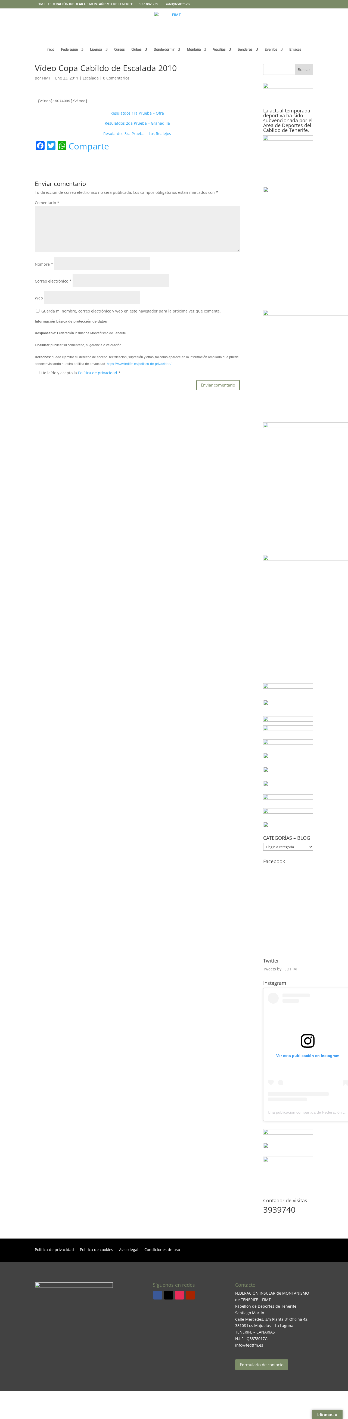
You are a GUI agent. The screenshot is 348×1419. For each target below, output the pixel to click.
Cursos (119, 49)
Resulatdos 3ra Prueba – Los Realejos (137, 133)
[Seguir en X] (168, 1295)
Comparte (89, 146)
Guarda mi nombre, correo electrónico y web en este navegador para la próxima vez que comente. (131, 311)
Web (39, 298)
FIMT (46, 78)
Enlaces (295, 49)
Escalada (91, 78)
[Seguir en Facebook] (157, 1295)
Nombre (44, 264)
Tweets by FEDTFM (280, 968)
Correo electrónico (53, 281)
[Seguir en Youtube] (190, 1295)
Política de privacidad (98, 372)
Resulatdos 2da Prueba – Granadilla (137, 123)
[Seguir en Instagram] (179, 1295)
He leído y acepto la (80, 372)
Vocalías (219, 49)
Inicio (50, 49)
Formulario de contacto (262, 1364)
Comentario (47, 202)
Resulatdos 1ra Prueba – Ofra (137, 113)
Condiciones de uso (162, 1250)
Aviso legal (128, 1250)
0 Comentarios (116, 78)
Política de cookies (96, 1250)
